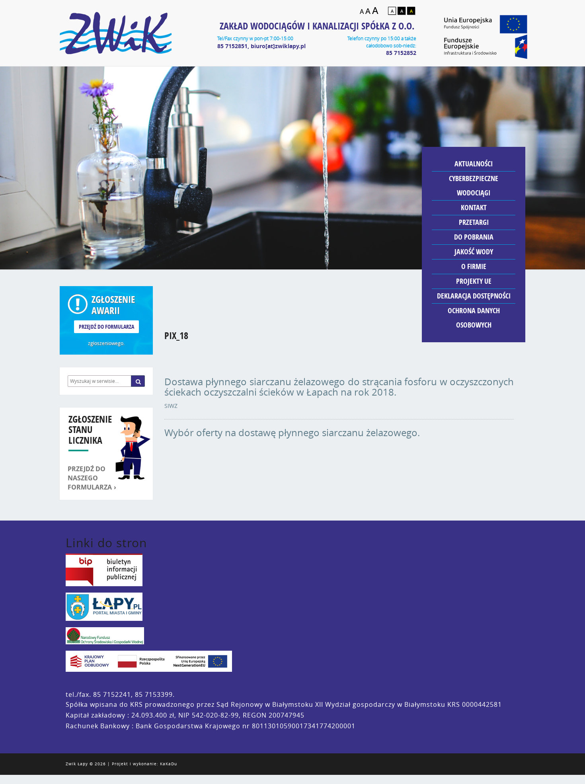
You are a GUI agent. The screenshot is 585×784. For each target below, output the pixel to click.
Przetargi (474, 222)
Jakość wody (473, 252)
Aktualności (473, 164)
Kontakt (474, 208)
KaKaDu (168, 763)
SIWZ (170, 406)
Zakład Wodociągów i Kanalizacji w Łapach (116, 33)
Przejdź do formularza (106, 326)
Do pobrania (473, 237)
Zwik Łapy (77, 763)
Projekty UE (473, 281)
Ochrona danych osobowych (474, 318)
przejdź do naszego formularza (90, 477)
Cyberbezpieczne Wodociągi (473, 186)
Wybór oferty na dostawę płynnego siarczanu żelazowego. (292, 432)
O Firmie (473, 266)
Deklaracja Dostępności (474, 296)
